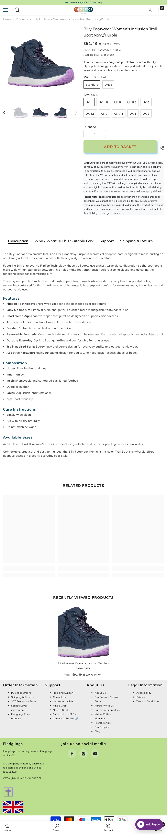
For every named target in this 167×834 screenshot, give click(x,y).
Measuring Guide (63, 701)
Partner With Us (104, 705)
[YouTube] (95, 753)
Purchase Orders (21, 692)
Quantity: (90, 127)
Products (22, 19)
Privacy (140, 697)
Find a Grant (60, 705)
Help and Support (63, 692)
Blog (97, 731)
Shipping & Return (136, 241)
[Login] (150, 10)
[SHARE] (160, 148)
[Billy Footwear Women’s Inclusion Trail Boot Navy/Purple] (83, 632)
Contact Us (59, 697)
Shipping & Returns (22, 697)
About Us (100, 692)
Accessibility (143, 692)
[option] (40, 63)
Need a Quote (61, 709)
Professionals (103, 722)
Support (107, 241)
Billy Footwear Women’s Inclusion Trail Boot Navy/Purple (83, 665)
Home (7, 19)
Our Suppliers (103, 727)
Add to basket (120, 146)
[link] (29, 568)
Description (18, 241)
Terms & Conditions (147, 701)
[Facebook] (72, 753)
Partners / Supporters (107, 709)
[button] (4, 113)
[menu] (5, 10)
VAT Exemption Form (23, 701)
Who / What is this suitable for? (63, 241)
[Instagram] (83, 753)
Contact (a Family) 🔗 (65, 718)
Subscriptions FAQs (64, 714)
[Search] (17, 10)
